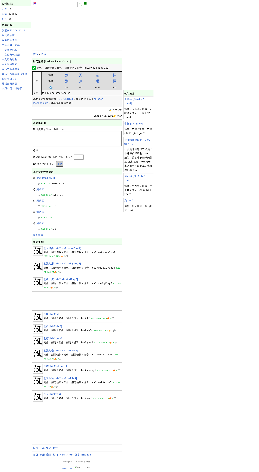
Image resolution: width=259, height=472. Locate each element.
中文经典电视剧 (11, 54)
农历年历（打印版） (13, 88)
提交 (59, 163)
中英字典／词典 (11, 45)
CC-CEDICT (66, 99)
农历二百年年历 (11, 69)
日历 (35, 448)
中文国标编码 (9, 64)
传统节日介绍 (9, 79)
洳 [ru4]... (129, 200)
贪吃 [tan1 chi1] (45, 178)
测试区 (40, 189)
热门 (55, 454)
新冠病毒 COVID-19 (13, 30)
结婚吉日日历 (9, 83)
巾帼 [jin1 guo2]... (134, 123)
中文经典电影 (9, 50)
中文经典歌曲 (9, 59)
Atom (70, 454)
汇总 (4, 9)
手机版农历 (8, 35)
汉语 (4, 14)
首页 (35, 54)
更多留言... (39, 234)
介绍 (42, 454)
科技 (4, 19)
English (86, 454)
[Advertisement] (16, 136)
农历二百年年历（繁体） (16, 74)
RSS (62, 454)
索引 (48, 454)
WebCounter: (67, 468)
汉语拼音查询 (9, 40)
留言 (77, 454)
